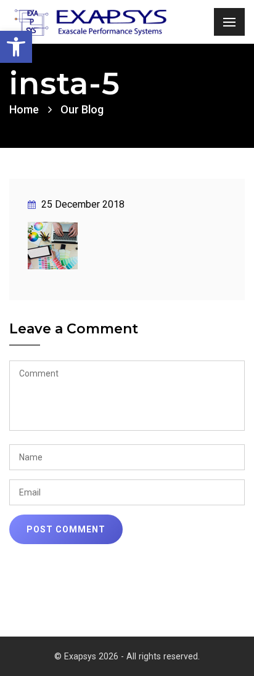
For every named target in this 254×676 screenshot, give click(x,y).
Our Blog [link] (82, 109)
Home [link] (24, 109)
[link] (16, 47)
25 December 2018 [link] (82, 204)
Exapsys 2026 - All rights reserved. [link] (132, 656)
